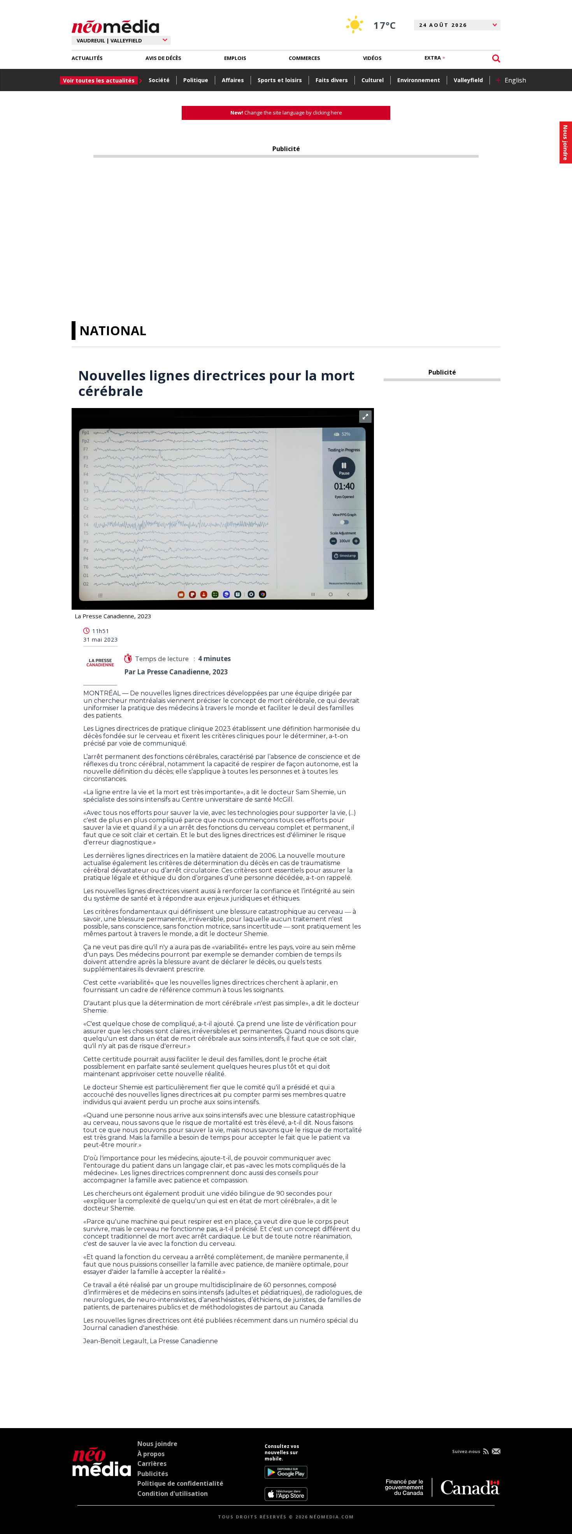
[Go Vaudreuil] (102, 1472)
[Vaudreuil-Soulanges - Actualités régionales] (115, 25)
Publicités (152, 1473)
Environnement (418, 80)
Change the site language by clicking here (286, 112)
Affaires (233, 80)
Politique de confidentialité (180, 1483)
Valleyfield (468, 80)
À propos (151, 1454)
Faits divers (332, 80)
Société (159, 80)
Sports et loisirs (280, 80)
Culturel (372, 80)
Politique (195, 80)
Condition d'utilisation (172, 1493)
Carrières (152, 1463)
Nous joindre (157, 1443)
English (515, 80)
